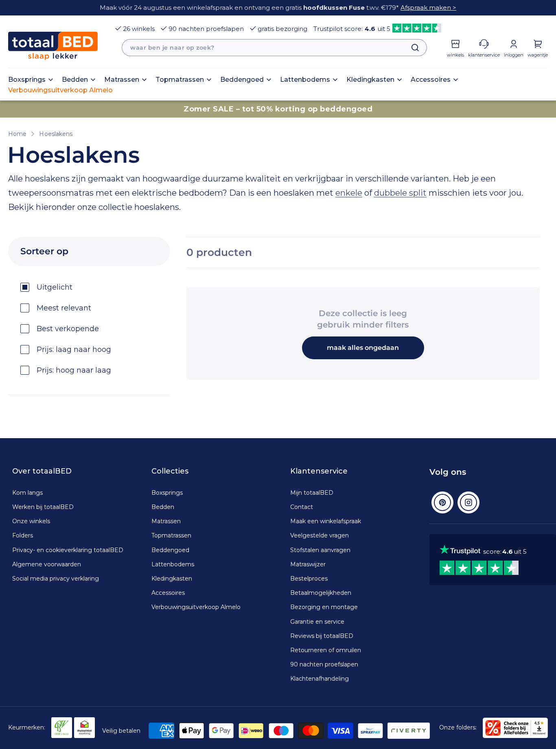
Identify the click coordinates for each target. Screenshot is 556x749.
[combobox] (274, 47)
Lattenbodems (172, 564)
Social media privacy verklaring (55, 578)
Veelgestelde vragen (319, 535)
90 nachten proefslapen (206, 29)
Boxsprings (167, 492)
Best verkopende (68, 328)
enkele (348, 193)
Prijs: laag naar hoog (74, 349)
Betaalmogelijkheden (320, 592)
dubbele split (400, 193)
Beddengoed (170, 550)
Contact (301, 507)
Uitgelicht (54, 287)
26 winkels (139, 29)
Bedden (162, 507)
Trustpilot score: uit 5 (351, 29)
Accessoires (168, 592)
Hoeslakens (55, 134)
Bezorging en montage (324, 607)
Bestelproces (309, 578)
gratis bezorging (282, 29)
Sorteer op (44, 251)
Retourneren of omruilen (325, 650)
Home (17, 134)
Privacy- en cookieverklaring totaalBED (67, 550)
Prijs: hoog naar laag (74, 370)
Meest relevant (64, 308)
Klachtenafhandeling (319, 678)
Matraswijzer (308, 564)
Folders (22, 535)
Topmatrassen (171, 535)
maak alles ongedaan (363, 348)
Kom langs (27, 492)
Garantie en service (317, 621)
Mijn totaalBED (311, 492)
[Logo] (53, 46)
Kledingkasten (171, 578)
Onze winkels (31, 521)
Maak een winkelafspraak (325, 521)
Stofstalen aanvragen (320, 550)
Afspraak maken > (428, 7)
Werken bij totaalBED (43, 507)
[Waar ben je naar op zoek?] (411, 47)
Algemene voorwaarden (46, 564)
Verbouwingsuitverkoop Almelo (196, 607)
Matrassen (166, 521)
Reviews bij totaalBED (321, 636)
